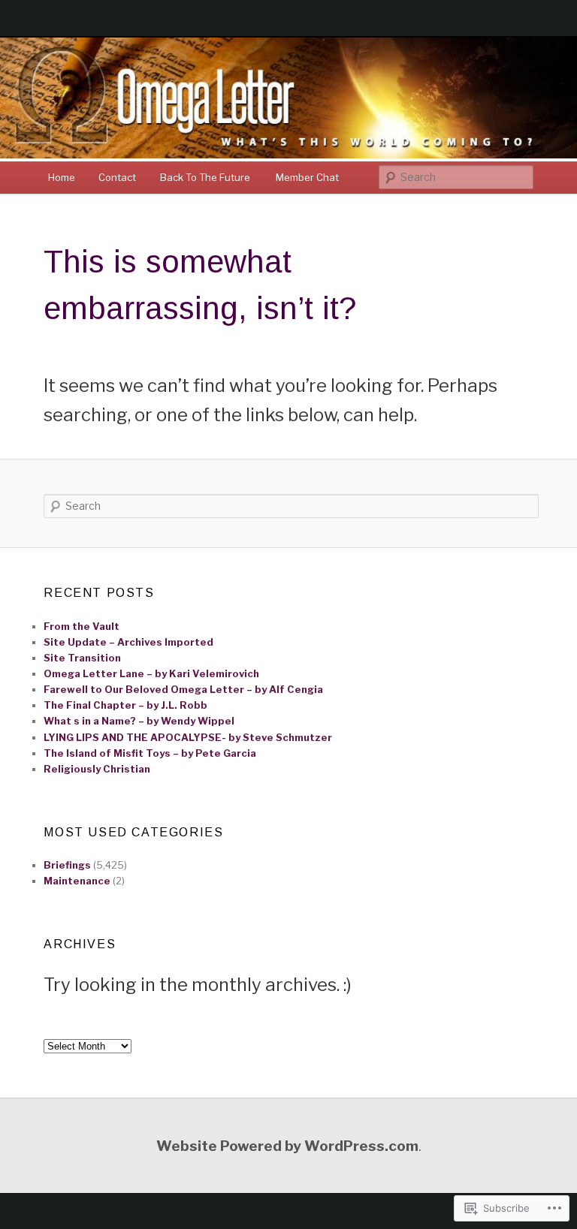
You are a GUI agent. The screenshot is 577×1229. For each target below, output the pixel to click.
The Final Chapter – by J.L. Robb (125, 705)
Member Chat (307, 177)
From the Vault (81, 626)
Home (61, 177)
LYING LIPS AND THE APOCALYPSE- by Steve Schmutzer (188, 737)
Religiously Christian (97, 769)
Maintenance (77, 881)
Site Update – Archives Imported (128, 642)
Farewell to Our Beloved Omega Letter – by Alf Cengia (183, 689)
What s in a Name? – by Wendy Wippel (139, 721)
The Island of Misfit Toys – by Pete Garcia (150, 753)
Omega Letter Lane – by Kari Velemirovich (151, 673)
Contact (117, 177)
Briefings (67, 865)
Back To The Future (206, 177)
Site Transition (82, 658)
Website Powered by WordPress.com (287, 1146)
